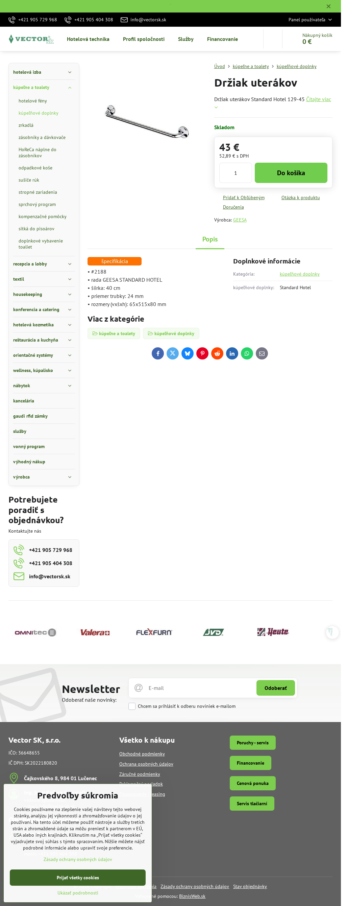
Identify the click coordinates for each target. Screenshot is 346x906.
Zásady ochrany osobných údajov (194, 886)
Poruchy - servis (253, 743)
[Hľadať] (273, 38)
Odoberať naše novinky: (89, 699)
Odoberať (276, 687)
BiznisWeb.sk (192, 896)
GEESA (240, 220)
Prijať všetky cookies (78, 878)
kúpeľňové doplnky (300, 274)
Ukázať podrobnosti (77, 893)
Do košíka (291, 172)
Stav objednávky (250, 886)
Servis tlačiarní (252, 803)
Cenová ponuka (253, 783)
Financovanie (250, 763)
